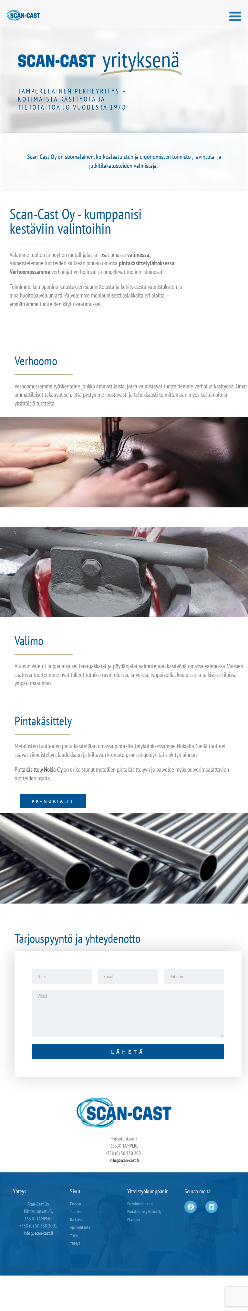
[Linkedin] (211, 1207)
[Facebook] (190, 1207)
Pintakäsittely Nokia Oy (38, 769)
